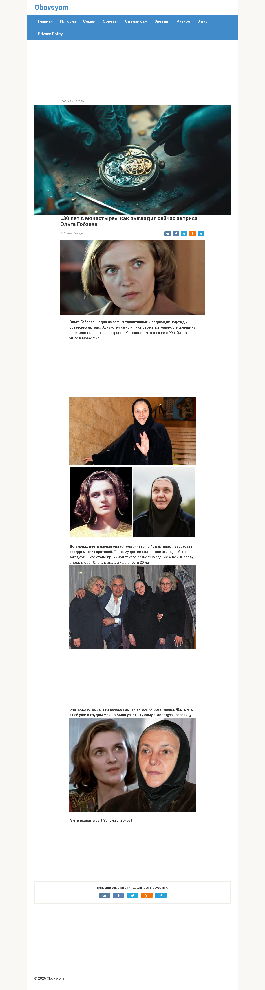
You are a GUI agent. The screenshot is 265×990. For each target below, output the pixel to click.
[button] (132, 160)
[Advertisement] (132, 72)
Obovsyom (51, 7)
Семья (89, 21)
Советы (110, 21)
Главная (45, 21)
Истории (68, 21)
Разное (183, 21)
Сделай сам (136, 21)
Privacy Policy (50, 34)
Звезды (162, 21)
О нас (202, 21)
